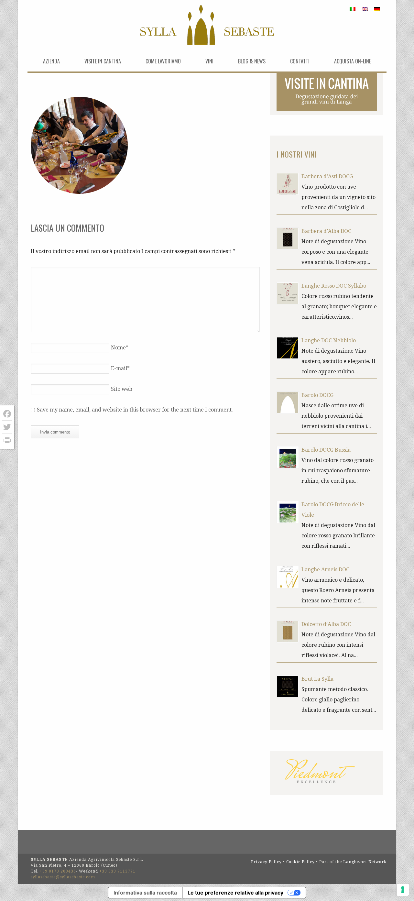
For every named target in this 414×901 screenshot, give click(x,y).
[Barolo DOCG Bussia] (288, 457)
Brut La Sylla (317, 679)
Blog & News (252, 61)
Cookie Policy (300, 862)
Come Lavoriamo (163, 61)
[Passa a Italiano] (352, 9)
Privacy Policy (266, 862)
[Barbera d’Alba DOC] (288, 238)
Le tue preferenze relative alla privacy (235, 892)
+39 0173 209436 (58, 871)
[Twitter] (7, 427)
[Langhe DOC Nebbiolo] (288, 348)
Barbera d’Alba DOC (326, 231)
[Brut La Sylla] (288, 686)
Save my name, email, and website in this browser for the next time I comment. (135, 410)
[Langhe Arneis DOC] (288, 577)
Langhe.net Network (365, 862)
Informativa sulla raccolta (145, 892)
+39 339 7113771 (117, 871)
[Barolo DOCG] (288, 402)
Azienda (51, 61)
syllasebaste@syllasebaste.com (63, 877)
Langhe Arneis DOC (325, 569)
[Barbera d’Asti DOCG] (288, 184)
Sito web (121, 389)
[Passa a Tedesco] (377, 9)
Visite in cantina (102, 61)
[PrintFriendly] (7, 440)
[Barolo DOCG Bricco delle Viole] (288, 512)
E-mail (120, 368)
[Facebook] (7, 414)
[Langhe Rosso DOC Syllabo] (288, 293)
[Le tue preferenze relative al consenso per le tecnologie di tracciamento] (403, 890)
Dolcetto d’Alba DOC (326, 624)
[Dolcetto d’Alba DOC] (288, 632)
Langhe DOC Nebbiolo (328, 340)
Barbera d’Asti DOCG (327, 176)
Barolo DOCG (317, 395)
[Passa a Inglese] (365, 9)
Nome (119, 348)
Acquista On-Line (352, 61)
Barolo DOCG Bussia (326, 450)
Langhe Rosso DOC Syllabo (333, 286)
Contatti (300, 61)
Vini (209, 61)
